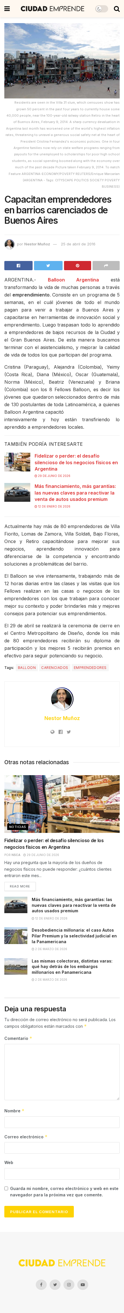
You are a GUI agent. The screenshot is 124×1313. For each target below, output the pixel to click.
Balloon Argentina (73, 280)
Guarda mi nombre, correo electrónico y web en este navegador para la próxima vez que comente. (64, 1191)
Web (8, 1162)
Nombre (14, 1111)
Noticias (17, 827)
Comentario (18, 1038)
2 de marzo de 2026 (50, 949)
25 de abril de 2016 (78, 244)
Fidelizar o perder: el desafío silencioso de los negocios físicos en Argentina (76, 462)
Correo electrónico (26, 1136)
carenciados (54, 667)
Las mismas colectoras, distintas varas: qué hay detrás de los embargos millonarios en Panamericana (72, 966)
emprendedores (90, 667)
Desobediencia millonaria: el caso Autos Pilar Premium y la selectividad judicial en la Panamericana (74, 936)
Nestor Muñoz (37, 244)
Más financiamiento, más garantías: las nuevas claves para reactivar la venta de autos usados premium (75, 492)
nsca (16, 855)
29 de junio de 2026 (53, 476)
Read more (20, 886)
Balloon (27, 667)
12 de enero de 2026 (53, 506)
